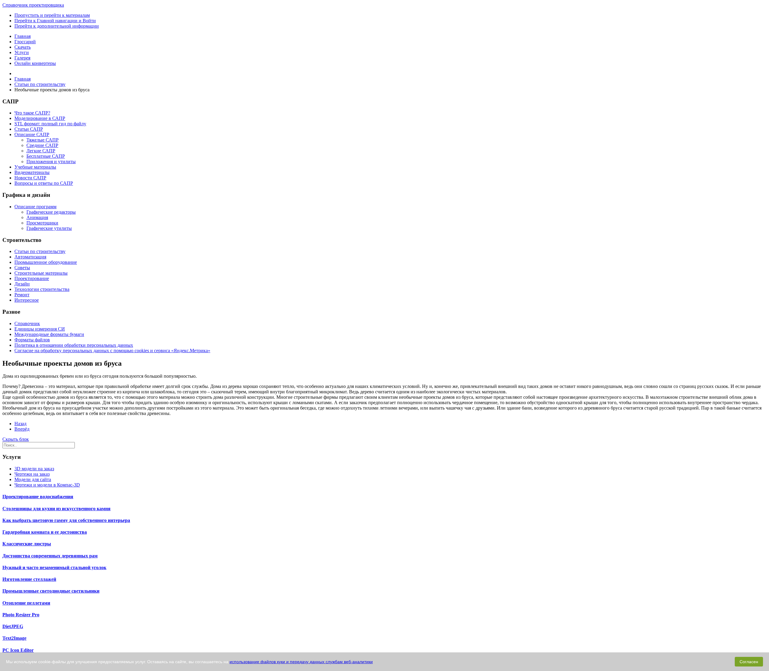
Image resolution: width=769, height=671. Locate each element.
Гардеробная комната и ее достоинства (44, 532)
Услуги (21, 52)
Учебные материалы (35, 166)
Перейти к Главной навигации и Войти (55, 20)
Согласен (749, 661)
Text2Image (14, 638)
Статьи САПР (28, 129)
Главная (22, 36)
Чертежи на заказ (32, 474)
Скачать (22, 47)
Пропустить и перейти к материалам (52, 15)
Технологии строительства (41, 289)
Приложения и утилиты (51, 161)
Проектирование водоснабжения (37, 496)
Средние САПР (42, 145)
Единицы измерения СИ (39, 328)
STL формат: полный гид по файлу (50, 123)
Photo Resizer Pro (20, 614)
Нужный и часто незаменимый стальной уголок (54, 567)
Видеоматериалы (32, 172)
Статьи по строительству (39, 251)
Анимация (37, 217)
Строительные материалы (41, 273)
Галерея (22, 57)
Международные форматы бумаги (49, 334)
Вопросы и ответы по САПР (43, 183)
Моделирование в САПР (39, 118)
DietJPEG (12, 626)
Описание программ (35, 206)
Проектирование (31, 278)
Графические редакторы (51, 212)
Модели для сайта (32, 479)
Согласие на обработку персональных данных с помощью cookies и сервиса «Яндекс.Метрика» (112, 350)
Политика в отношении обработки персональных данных (73, 345)
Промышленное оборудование (45, 262)
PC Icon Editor (18, 650)
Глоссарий (25, 41)
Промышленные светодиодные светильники (50, 590)
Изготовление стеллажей (29, 579)
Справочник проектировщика (33, 5)
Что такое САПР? (32, 112)
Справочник (27, 323)
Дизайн (22, 283)
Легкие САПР (40, 150)
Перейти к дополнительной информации (56, 26)
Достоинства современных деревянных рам (50, 555)
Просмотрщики (42, 222)
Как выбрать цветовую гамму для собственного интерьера (66, 520)
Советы (22, 267)
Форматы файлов (32, 339)
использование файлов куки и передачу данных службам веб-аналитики (301, 661)
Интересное (26, 300)
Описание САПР (31, 134)
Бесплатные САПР (45, 156)
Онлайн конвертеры (35, 63)
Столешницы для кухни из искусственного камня (56, 508)
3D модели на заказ (34, 468)
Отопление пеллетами (26, 602)
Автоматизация (30, 256)
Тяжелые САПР (42, 139)
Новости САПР (30, 177)
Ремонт (21, 294)
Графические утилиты (49, 228)
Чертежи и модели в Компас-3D (47, 484)
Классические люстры (26, 543)
